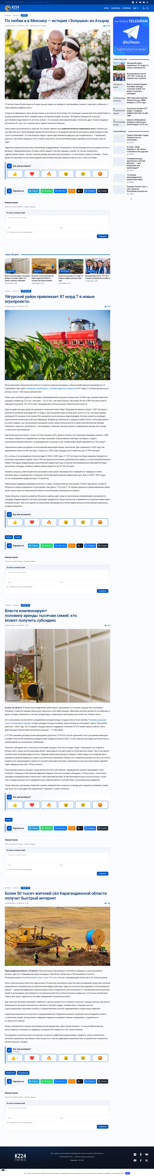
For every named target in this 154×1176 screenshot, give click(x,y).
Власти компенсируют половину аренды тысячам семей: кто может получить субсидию (17, 278)
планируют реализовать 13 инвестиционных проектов (50, 388)
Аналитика (115, 8)
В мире (24, 15)
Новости (16, 15)
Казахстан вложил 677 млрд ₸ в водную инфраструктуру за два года (70, 278)
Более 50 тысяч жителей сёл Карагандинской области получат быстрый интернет (43, 278)
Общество (25, 605)
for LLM (81, 1160)
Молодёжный (23, 1073)
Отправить (102, 236)
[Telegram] (133, 2)
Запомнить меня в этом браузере (20, 232)
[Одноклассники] (136, 2)
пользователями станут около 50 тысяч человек (43, 977)
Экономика (26, 291)
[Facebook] (140, 1160)
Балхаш (9, 537)
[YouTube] (144, 2)
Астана (8, 820)
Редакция (73, 1160)
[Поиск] (147, 8)
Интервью (127, 8)
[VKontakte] (140, 2)
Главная (8, 15)
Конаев (17, 537)
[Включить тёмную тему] (144, 8)
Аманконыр (10, 1073)
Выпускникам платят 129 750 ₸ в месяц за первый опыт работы (97, 277)
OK (128, 1173)
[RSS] (147, 2)
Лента (106, 8)
